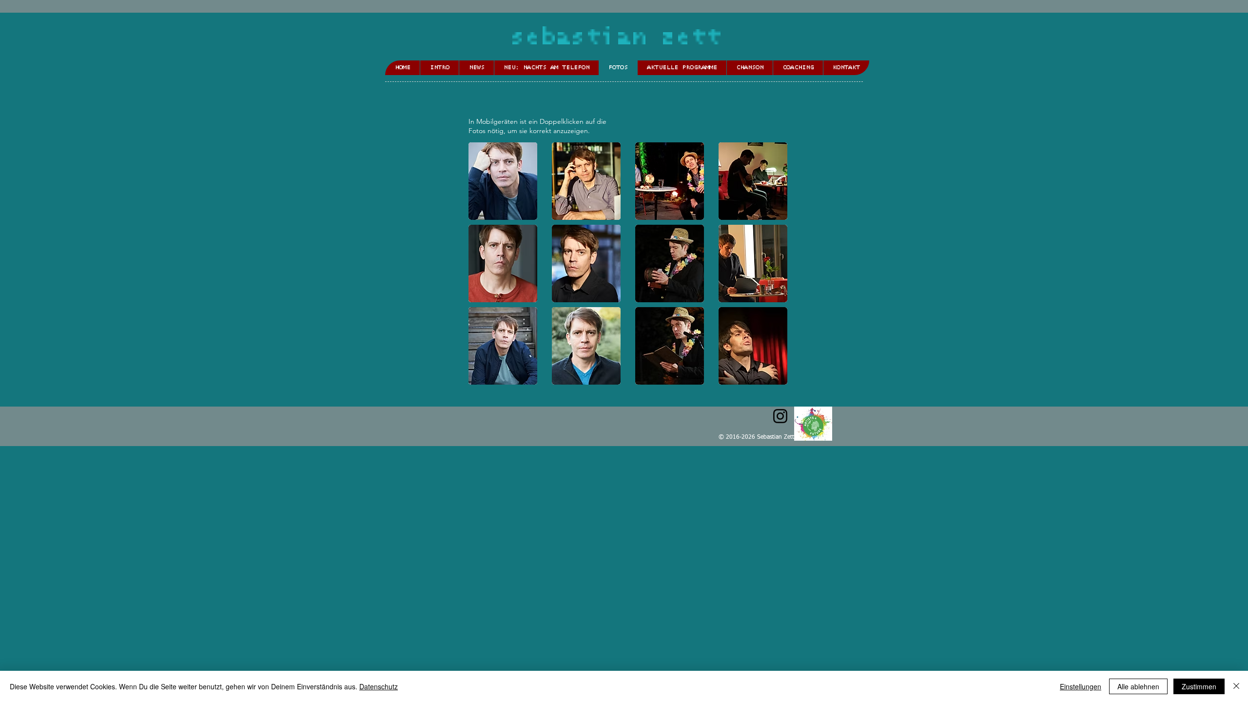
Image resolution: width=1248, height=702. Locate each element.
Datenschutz (378, 686)
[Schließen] (1236, 686)
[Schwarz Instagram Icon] (780, 416)
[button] (502, 181)
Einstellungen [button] (1080, 686)
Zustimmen (1199, 686)
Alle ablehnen (1138, 686)
